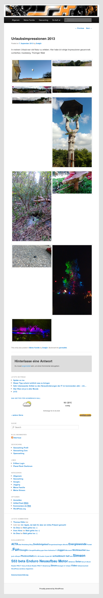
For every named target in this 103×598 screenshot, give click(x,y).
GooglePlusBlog (35, 550)
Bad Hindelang (24, 544)
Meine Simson (19, 490)
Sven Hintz (17, 530)
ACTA (14, 544)
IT (56, 550)
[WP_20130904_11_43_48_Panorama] (31, 93)
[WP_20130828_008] (31, 267)
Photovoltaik (27, 555)
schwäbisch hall (61, 555)
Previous (79, 28)
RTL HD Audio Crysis (41, 556)
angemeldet (26, 366)
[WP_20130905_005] (31, 82)
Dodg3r (39, 43)
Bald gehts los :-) (30, 527)
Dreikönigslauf (40, 544)
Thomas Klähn (19, 522)
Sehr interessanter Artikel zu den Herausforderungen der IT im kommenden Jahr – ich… (49, 386)
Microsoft (68, 550)
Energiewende (77, 544)
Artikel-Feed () (20, 503)
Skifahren (71, 562)
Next (89, 28)
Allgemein (16, 20)
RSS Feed (17, 438)
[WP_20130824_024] (72, 315)
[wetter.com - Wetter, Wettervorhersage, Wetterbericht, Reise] (85, 416)
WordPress (15, 569)
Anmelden (17, 500)
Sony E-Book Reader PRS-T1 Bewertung (36, 566)
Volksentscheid (83, 566)
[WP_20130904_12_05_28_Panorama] (72, 66)
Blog (31, 544)
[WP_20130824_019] (31, 341)
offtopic (17, 556)
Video (74, 565)
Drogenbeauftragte (55, 544)
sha (71, 556)
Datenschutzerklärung (19, 575)
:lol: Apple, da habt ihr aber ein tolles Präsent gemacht (43, 525)
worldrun (22, 569)
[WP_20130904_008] (72, 167)
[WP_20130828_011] (72, 193)
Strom (54, 565)
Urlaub (68, 566)
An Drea (16, 527)
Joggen (61, 550)
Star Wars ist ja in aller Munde (25, 388)
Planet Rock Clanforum (22, 466)
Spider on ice (18, 380)
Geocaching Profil (20, 447)
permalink (63, 347)
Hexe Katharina (49, 550)
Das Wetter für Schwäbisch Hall (26, 398)
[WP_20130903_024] (31, 241)
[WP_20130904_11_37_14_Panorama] (31, 103)
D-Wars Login (19, 463)
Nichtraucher (79, 550)
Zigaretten (29, 569)
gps (42, 550)
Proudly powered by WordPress (51, 588)
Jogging (16, 484)
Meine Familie (29, 20)
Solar (78, 561)
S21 (51, 556)
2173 (15, 391)
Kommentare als (22, 506)
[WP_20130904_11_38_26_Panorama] (72, 92)
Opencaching (18, 453)
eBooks (65, 544)
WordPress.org (19, 508)
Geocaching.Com (20, 450)
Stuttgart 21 (61, 566)
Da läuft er (56, 20)
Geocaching (43, 20)
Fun (16, 549)
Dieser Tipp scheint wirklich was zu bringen (31, 383)
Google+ (16, 481)
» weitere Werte (17, 415)
